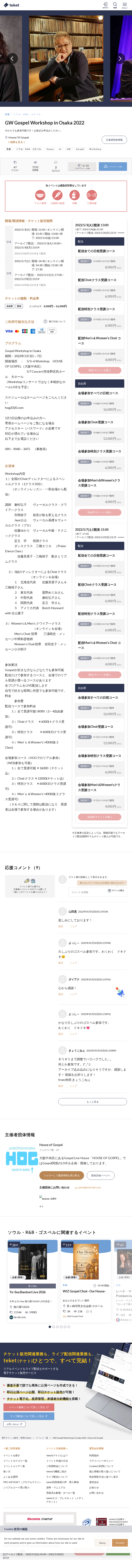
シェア (73, 926)
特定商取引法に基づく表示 (103, 1476)
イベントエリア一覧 (14, 1466)
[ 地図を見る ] (16, 142)
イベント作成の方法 (57, 1460)
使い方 (6, 1471)
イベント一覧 (42, 1438)
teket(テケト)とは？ (57, 1455)
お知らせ (94, 1487)
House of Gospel (51, 1145)
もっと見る (93, 1101)
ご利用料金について (57, 1466)
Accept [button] (120, 1542)
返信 (60, 926)
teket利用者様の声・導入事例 (62, 1482)
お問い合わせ (96, 1492)
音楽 (7, 114)
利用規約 (94, 1455)
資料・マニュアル (55, 1487)
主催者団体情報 (114, 139)
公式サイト (48, 1200)
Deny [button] (102, 1543)
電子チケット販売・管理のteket (16, 1438)
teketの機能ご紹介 (56, 1471)
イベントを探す (11, 1455)
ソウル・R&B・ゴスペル (27, 114)
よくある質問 (10, 1476)
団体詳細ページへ (100, 1175)
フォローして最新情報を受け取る (62, 1175)
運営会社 (94, 1482)
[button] (50, 1327)
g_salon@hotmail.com (88, 1187)
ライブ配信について (57, 1476)
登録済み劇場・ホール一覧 (60, 1492)
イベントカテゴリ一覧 (15, 1460)
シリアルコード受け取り (16, 1487)
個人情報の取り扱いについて (104, 1471)
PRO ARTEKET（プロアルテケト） (22, 1482)
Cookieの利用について (101, 1466)
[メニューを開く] (125, 5)
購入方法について (57, 321)
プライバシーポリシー (101, 1460)
